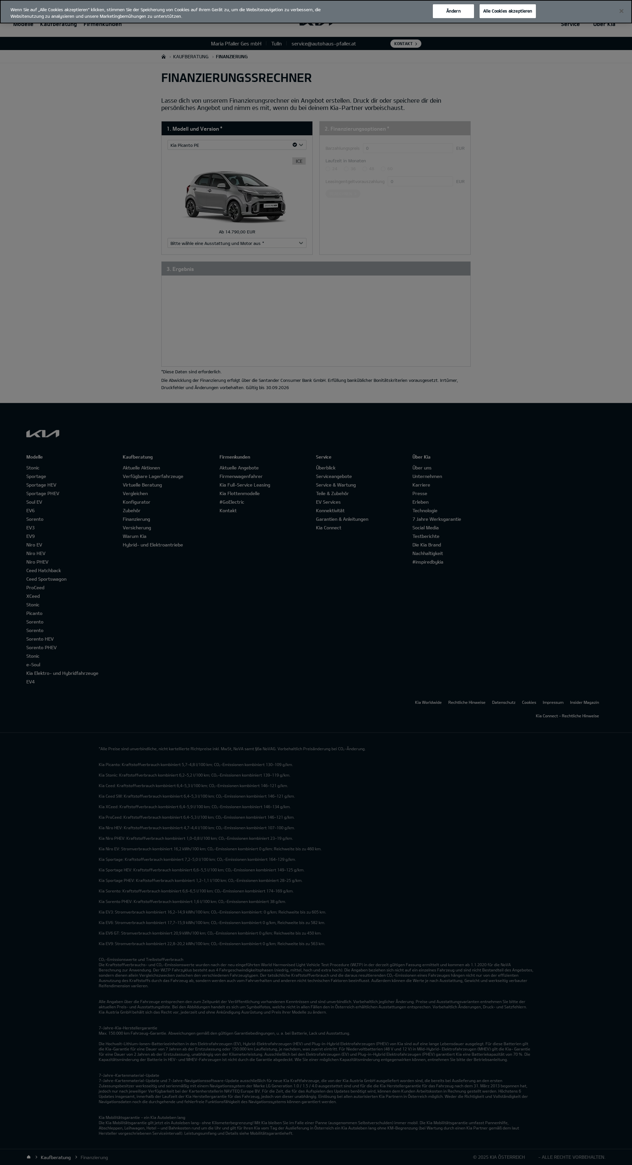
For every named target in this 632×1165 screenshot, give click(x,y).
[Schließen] (621, 11)
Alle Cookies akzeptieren (507, 10)
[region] (316, 11)
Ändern (453, 10)
